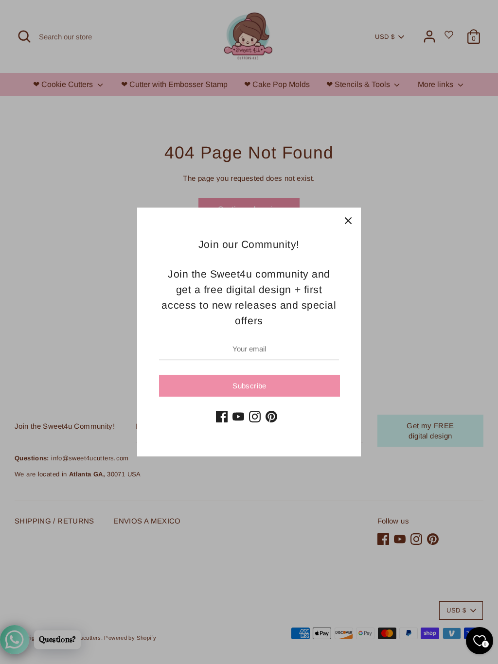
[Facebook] (222, 416)
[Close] (348, 220)
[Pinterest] (271, 416)
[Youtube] (238, 416)
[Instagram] (255, 416)
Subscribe (249, 386)
